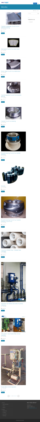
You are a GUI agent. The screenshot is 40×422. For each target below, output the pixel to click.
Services (3, 402)
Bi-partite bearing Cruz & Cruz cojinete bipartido (10, 153)
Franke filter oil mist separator (8, 387)
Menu (36, 3)
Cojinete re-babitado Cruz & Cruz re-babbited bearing (10, 27)
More (3, 33)
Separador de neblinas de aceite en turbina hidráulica (12, 304)
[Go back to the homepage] (5, 3)
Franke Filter (4, 254)
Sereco (4, 405)
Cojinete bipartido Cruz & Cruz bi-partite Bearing (11, 95)
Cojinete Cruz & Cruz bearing (8, 121)
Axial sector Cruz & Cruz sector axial (10, 49)
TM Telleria (4, 415)
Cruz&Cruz (4, 412)
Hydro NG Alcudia (5, 404)
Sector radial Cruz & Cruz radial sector (10, 71)
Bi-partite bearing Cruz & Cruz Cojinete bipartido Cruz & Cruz (11, 220)
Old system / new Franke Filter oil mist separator (10, 334)
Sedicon (4, 407)
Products (3, 409)
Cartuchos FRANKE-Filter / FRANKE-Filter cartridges (11, 250)
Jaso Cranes (5, 414)
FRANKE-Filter (5, 410)
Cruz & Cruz (4, 52)
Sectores (3, 186)
